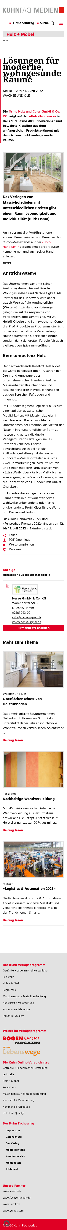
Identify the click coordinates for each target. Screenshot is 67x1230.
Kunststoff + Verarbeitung (18, 1003)
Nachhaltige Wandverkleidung (29, 799)
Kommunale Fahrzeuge (16, 1009)
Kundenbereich (15, 1156)
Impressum (13, 1130)
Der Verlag (12, 1143)
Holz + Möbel (11, 983)
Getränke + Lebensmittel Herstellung (25, 971)
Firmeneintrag (23, 23)
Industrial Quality (13, 1016)
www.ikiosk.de (11, 1204)
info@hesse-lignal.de (26, 617)
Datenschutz (14, 1137)
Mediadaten (13, 1163)
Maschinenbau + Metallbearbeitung (24, 996)
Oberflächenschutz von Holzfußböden (22, 701)
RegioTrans (9, 990)
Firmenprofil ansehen (34, 628)
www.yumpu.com (13, 1211)
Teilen (13, 535)
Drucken (15, 549)
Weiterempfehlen (21, 544)
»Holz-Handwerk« (42, 116)
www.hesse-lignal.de (26, 622)
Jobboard (12, 1169)
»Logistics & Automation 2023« (29, 889)
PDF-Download (20, 540)
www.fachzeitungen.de (17, 1198)
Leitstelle (8, 977)
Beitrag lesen (13, 740)
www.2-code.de (12, 1191)
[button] (6, 1223)
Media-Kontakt (15, 1150)
